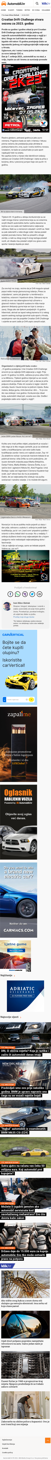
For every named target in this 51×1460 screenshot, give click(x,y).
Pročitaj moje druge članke (23, 617)
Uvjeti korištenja (8, 1444)
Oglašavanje (7, 1440)
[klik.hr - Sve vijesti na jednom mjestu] (46, 4)
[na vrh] (48, 1440)
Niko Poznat (9, 1047)
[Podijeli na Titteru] (32, 594)
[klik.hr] (6, 1265)
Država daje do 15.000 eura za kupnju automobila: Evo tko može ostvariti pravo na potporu (24, 1255)
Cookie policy (7, 1452)
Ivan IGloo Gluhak (12, 15)
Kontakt (5, 1448)
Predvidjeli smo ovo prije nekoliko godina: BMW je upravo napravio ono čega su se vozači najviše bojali (24, 1091)
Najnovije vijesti (9, 1016)
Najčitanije (6, 975)
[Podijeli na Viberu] (25, 594)
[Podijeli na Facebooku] (10, 594)
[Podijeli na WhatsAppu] (17, 594)
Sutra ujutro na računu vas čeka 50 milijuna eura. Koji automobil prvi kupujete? (23, 1169)
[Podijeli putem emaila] (39, 594)
